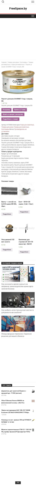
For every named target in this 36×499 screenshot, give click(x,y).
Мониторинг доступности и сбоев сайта (18, 491)
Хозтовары (23, 62)
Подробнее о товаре (10, 119)
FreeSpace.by (18, 8)
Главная (3, 62)
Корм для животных (18, 64)
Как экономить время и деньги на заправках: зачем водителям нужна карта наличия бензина (17, 286)
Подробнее (7, 214)
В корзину (6, 110)
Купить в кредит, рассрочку (13, 114)
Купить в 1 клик (19, 110)
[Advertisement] (18, 39)
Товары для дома (13, 62)
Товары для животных (21, 127)
